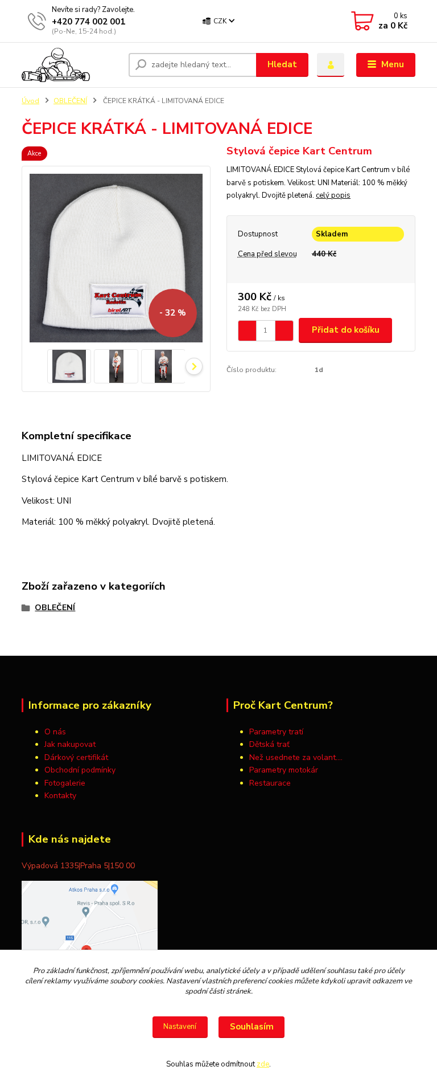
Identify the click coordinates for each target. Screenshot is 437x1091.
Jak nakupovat (70, 744)
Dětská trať (269, 744)
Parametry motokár (283, 770)
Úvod (30, 100)
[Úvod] (71, 65)
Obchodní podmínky (80, 770)
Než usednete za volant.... (296, 757)
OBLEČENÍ (70, 100)
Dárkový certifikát (76, 757)
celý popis (333, 195)
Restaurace (270, 783)
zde (263, 1064)
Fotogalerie (64, 783)
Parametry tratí (277, 731)
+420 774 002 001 (88, 21)
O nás (55, 731)
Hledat (282, 64)
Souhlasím (252, 1026)
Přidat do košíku (346, 330)
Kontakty (60, 795)
